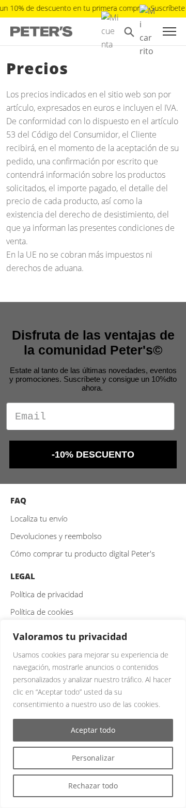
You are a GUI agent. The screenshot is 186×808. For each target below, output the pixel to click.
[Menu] (169, 31)
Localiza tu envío (39, 518)
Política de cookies (41, 612)
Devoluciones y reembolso (56, 536)
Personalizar (93, 758)
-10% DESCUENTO (93, 454)
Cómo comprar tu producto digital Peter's (82, 553)
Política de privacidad (46, 594)
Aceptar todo (93, 730)
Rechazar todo (93, 785)
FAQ (18, 500)
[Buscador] (129, 31)
